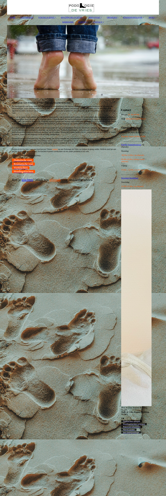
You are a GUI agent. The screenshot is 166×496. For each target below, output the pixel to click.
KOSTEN (82, 22)
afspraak (55, 180)
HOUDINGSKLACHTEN (71, 17)
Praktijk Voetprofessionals (131, 145)
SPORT (152, 17)
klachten (27, 180)
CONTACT (97, 22)
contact (55, 149)
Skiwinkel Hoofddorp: (129, 178)
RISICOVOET (94, 17)
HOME (13, 17)
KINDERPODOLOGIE (132, 17)
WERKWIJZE (68, 22)
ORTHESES (112, 17)
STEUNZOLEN (26, 17)
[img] (83, 7)
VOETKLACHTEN (46, 17)
